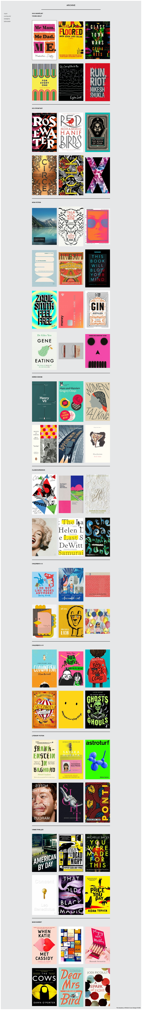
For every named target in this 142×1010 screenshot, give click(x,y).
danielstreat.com (98, 233)
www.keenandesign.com (97, 542)
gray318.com (44, 46)
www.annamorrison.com (97, 44)
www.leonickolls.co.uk (71, 903)
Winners (7, 19)
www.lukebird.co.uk (71, 767)
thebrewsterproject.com (97, 859)
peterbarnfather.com (98, 449)
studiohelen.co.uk (71, 87)
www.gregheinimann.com (71, 137)
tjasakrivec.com (44, 273)
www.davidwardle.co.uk (71, 859)
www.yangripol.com (44, 632)
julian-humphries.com (97, 180)
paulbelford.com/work (71, 356)
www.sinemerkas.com (71, 233)
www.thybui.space (97, 676)
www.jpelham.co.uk (97, 410)
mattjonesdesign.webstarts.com (97, 716)
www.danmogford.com (44, 232)
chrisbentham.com (97, 355)
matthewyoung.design (44, 407)
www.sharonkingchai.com (70, 591)
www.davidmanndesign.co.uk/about (44, 180)
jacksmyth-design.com (71, 316)
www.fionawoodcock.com (97, 627)
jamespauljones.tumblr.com (44, 765)
